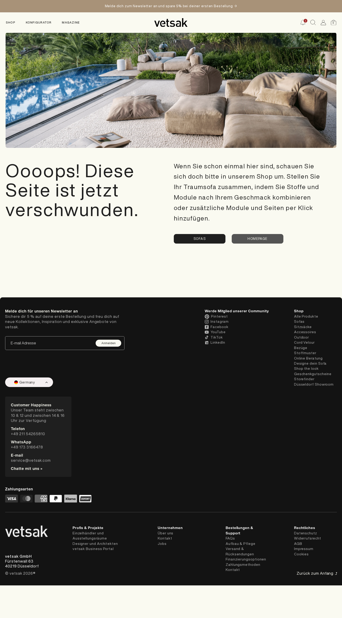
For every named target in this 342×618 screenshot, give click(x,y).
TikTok (217, 337)
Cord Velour (304, 342)
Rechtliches (304, 527)
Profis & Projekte (88, 527)
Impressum (303, 548)
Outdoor (301, 337)
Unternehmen (170, 527)
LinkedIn (218, 342)
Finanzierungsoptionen (246, 559)
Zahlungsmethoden (243, 564)
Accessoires (305, 332)
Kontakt (165, 538)
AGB (298, 543)
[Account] (323, 22)
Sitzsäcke (303, 327)
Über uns (165, 533)
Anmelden (108, 343)
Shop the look (306, 368)
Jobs (162, 543)
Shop (10, 22)
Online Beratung (308, 358)
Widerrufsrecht (307, 538)
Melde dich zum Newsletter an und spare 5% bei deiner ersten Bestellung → (171, 6)
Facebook (219, 327)
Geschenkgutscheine (313, 374)
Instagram (219, 321)
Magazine (71, 22)
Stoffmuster (305, 353)
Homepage (257, 238)
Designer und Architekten (95, 543)
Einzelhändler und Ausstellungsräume (90, 535)
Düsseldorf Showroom (314, 384)
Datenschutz (305, 533)
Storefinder (304, 379)
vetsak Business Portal (93, 548)
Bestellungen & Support (239, 530)
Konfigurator (39, 22)
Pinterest (219, 316)
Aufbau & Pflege (240, 543)
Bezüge (301, 348)
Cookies (301, 554)
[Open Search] (313, 22)
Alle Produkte (306, 316)
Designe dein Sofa (310, 363)
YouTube (218, 332)
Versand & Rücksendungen (240, 551)
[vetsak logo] (171, 22)
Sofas (200, 238)
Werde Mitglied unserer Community (237, 311)
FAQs (230, 538)
